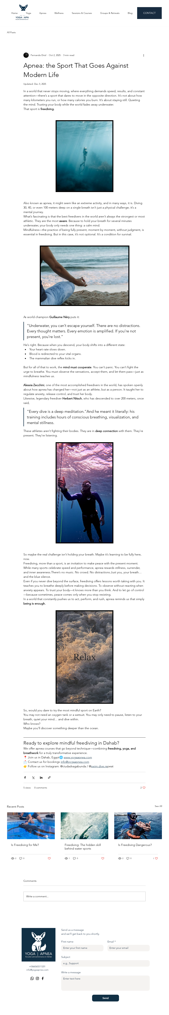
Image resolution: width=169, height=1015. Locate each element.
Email (111, 941)
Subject (65, 957)
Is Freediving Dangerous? (135, 845)
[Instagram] (37, 978)
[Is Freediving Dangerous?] (138, 825)
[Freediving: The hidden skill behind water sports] (84, 825)
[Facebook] (43, 978)
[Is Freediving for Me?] (31, 825)
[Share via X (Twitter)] (33, 777)
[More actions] (144, 55)
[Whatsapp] (32, 978)
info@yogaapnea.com (37, 969)
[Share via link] (49, 777)
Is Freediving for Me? (25, 845)
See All (158, 806)
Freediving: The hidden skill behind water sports (83, 846)
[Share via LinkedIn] (41, 777)
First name (67, 941)
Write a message (71, 972)
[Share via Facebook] (25, 777)
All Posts (11, 32)
